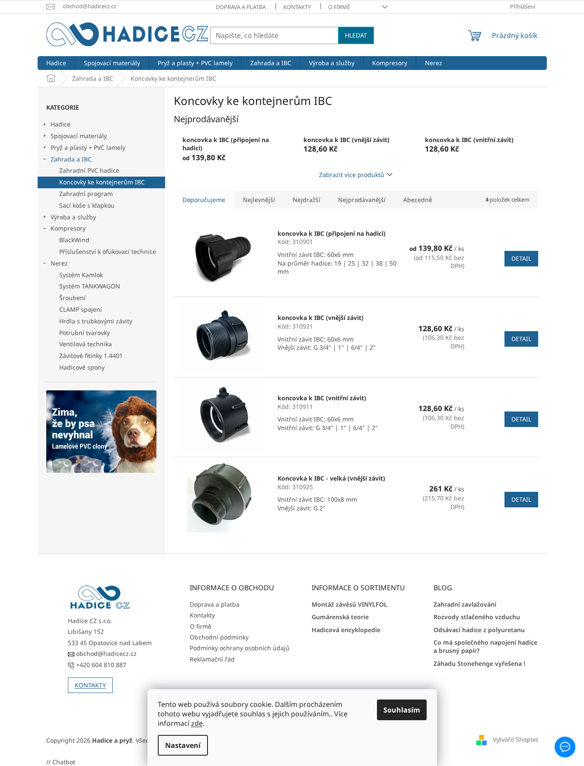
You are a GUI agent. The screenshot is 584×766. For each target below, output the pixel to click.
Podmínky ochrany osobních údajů (240, 648)
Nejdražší (306, 200)
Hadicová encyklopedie (346, 630)
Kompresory (68, 228)
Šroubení (72, 298)
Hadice (60, 124)
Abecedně (417, 200)
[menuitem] (56, 63)
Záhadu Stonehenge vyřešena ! (479, 663)
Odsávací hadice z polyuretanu (479, 630)
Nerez (59, 263)
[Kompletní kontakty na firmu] (100, 597)
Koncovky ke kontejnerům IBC (102, 182)
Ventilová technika (85, 344)
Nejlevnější (259, 200)
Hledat (356, 35)
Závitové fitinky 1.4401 (91, 355)
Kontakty (297, 7)
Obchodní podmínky (219, 637)
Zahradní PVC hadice (89, 170)
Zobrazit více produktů (351, 175)
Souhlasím (401, 710)
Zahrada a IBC (71, 159)
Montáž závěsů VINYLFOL (349, 604)
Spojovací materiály (79, 136)
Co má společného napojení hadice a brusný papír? (485, 646)
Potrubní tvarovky (84, 333)
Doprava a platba (241, 7)
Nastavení (183, 745)
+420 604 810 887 (100, 665)
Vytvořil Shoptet (515, 739)
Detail (521, 258)
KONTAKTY (90, 685)
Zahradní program (86, 194)
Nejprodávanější (362, 200)
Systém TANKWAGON (89, 286)
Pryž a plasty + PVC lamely (88, 147)
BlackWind (74, 240)
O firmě (339, 7)
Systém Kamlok (81, 275)
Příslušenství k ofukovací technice (107, 251)
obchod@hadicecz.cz (105, 653)
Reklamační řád (212, 659)
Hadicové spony (82, 367)
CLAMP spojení (80, 309)
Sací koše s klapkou (87, 205)
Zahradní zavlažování (465, 604)
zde (197, 723)
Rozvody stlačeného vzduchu (477, 617)
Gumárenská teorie (340, 617)
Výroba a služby (73, 217)
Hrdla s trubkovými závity (95, 321)
